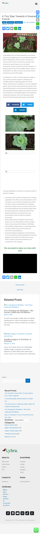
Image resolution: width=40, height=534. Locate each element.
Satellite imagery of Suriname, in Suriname (17, 340)
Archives (9, 420)
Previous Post (20, 285)
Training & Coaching (11, 433)
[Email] (38, 20)
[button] (36, 4)
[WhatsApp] (38, 24)
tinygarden (18, 22)
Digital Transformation (11, 428)
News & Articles (9, 425)
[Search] (28, 381)
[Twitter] (38, 16)
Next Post (20, 290)
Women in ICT (9, 437)
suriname (10, 22)
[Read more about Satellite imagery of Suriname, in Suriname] (20, 335)
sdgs (4, 22)
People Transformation (12, 431)
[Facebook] (38, 12)
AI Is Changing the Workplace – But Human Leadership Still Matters (18, 311)
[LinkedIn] (38, 28)
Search (4, 377)
